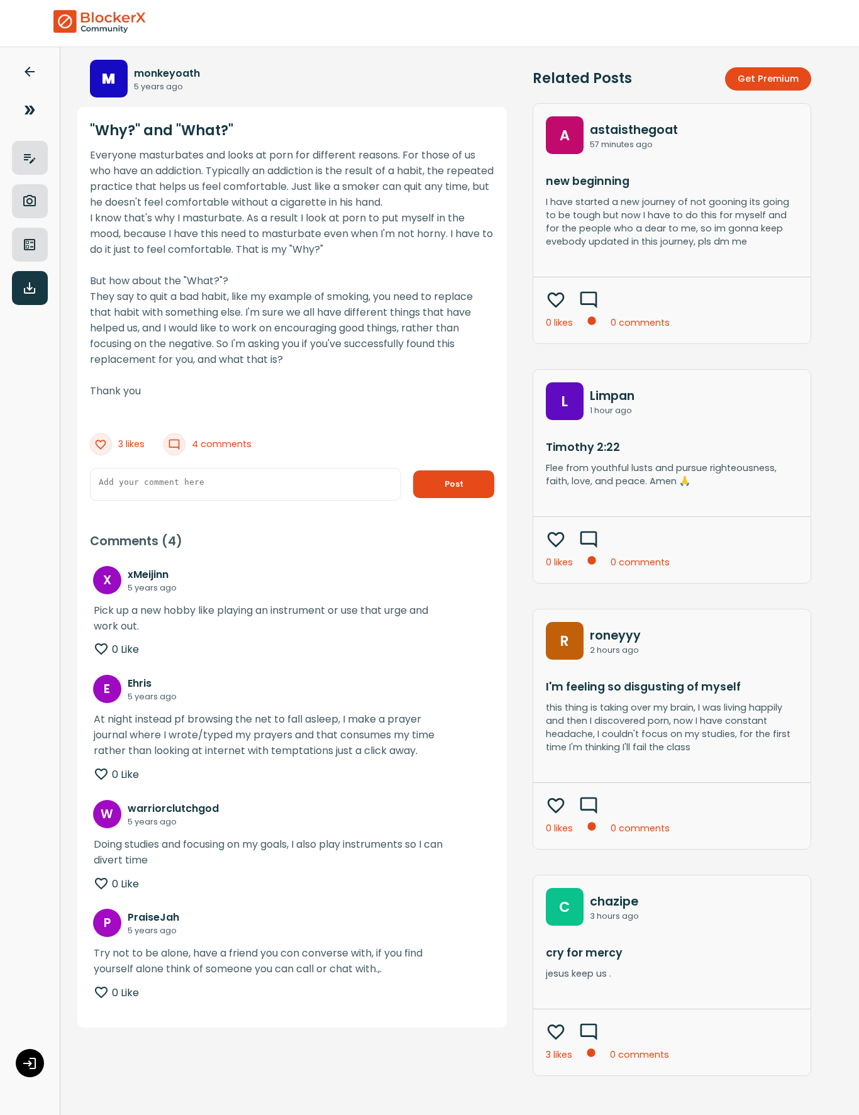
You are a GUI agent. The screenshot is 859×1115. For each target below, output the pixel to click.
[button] (29, 74)
